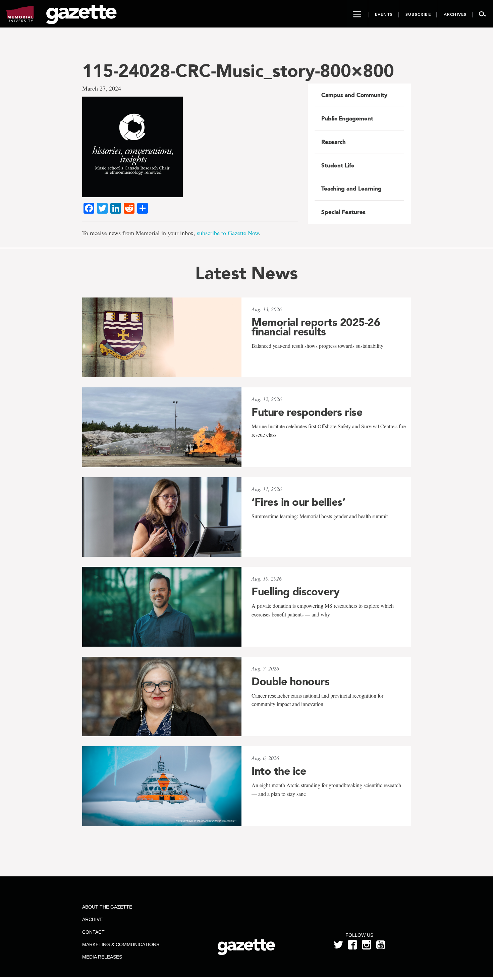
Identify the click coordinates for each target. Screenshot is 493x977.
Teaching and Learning (351, 188)
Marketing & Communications (120, 944)
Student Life (337, 165)
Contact (93, 932)
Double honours (290, 681)
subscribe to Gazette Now (228, 233)
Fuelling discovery (295, 591)
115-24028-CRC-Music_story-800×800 (238, 70)
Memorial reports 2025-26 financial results (316, 327)
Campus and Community (354, 95)
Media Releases (102, 957)
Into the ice (279, 771)
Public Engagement (347, 118)
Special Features (343, 212)
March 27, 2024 (101, 88)
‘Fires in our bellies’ (298, 502)
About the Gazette (107, 907)
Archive (92, 919)
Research (333, 142)
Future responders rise (307, 412)
